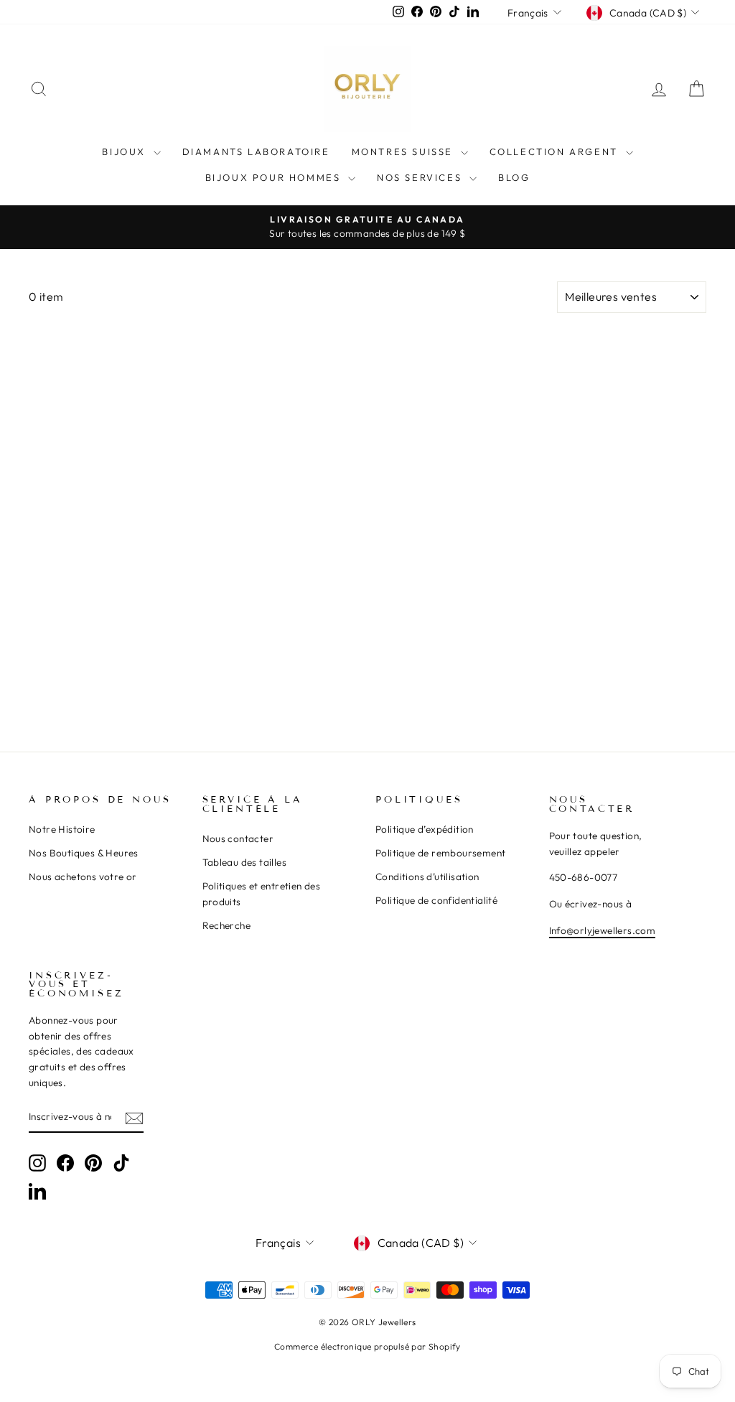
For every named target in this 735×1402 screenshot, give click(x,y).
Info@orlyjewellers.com (602, 930)
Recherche (226, 925)
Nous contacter (238, 838)
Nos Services (421, 177)
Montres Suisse (404, 151)
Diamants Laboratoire (256, 151)
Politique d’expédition (424, 829)
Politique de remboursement (440, 852)
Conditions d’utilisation (427, 876)
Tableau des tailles (244, 862)
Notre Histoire (62, 829)
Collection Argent (556, 151)
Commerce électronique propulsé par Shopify (367, 1346)
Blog (514, 177)
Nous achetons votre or (83, 876)
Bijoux (125, 151)
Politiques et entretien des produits (261, 893)
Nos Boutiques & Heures (84, 852)
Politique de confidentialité (436, 900)
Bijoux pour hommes (275, 177)
